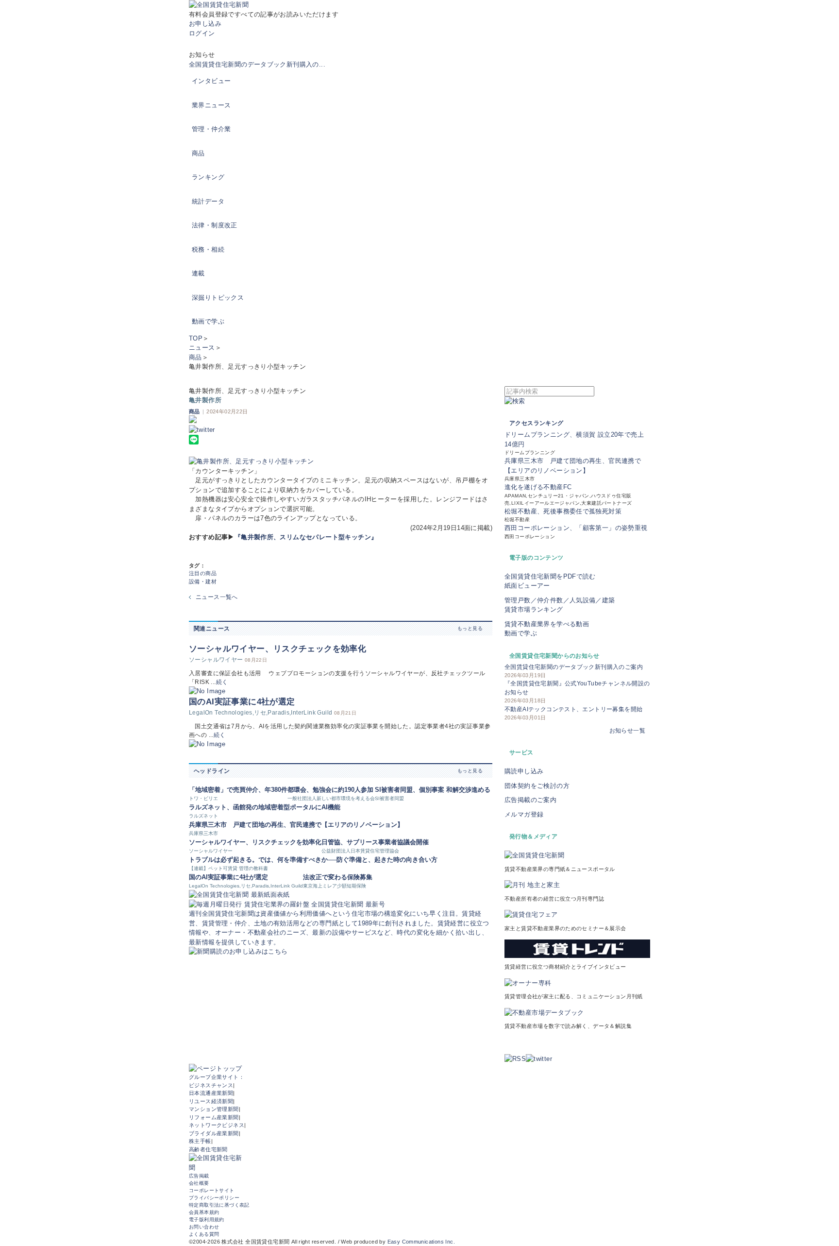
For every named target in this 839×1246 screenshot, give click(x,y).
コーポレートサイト (212, 1190)
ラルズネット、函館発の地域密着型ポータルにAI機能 (264, 807)
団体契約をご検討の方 (537, 785)
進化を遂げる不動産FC (537, 487)
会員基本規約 (204, 1212)
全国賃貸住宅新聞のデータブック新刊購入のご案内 (573, 667)
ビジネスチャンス (211, 1085)
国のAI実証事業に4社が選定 (242, 701)
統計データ (208, 201)
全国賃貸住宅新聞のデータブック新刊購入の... (257, 64)
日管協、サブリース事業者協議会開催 (375, 842)
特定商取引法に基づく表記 (219, 1205)
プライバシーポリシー (214, 1197)
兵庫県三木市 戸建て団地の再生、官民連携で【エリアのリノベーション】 (296, 824)
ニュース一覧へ (217, 597)
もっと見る (470, 628)
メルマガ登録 (523, 814)
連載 (198, 273)
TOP (195, 338)
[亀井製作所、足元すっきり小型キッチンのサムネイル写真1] (340, 461)
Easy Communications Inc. (421, 1242)
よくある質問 (204, 1234)
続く (222, 682)
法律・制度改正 (214, 225)
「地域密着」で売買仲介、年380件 (238, 789)
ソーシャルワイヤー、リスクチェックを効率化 (277, 648)
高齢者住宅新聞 (208, 1149)
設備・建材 (203, 581)
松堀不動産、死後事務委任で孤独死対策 (562, 511)
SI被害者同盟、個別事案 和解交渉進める (432, 789)
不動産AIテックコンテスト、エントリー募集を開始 (573, 709)
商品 (198, 153)
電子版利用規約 (206, 1219)
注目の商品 (203, 573)
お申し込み (205, 23)
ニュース (202, 347)
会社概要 (199, 1183)
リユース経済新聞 (211, 1101)
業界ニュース (211, 105)
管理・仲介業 (211, 129)
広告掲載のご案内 (530, 799)
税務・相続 (208, 249)
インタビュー (211, 81)
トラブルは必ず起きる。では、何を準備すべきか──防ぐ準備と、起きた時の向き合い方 (313, 859)
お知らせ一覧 (627, 730)
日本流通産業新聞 (211, 1093)
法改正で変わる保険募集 (337, 877)
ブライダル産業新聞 (214, 1133)
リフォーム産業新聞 (214, 1117)
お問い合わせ (204, 1226)
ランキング (208, 177)
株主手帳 (200, 1141)
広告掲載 (199, 1175)
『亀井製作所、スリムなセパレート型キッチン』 (306, 537)
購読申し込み (523, 771)
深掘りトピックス (218, 297)
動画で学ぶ (208, 321)
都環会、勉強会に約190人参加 (330, 789)
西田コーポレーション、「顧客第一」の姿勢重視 (576, 527)
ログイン (202, 33)
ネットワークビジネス (216, 1125)
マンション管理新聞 (214, 1109)
